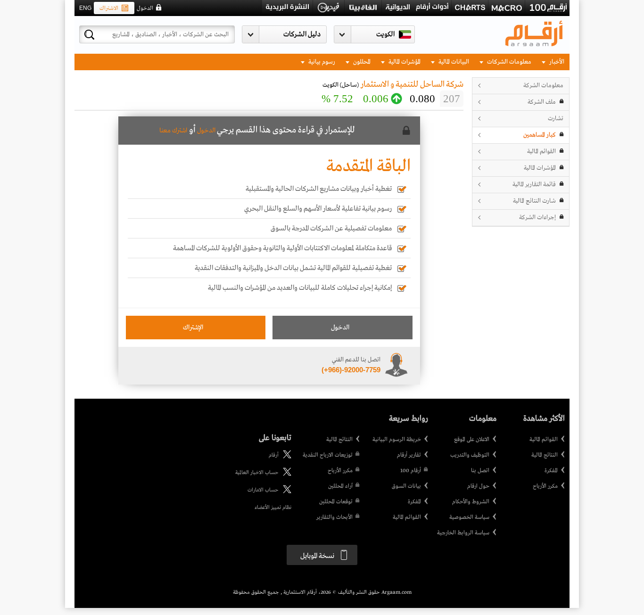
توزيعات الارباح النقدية (328, 455)
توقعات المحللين (336, 502)
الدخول (145, 8)
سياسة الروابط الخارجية (463, 533)
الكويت (385, 34)
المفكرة (551, 471)
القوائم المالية (541, 152)
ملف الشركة (542, 102)
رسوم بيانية (321, 62)
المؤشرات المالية (404, 62)
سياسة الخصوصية (469, 517)
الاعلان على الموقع (471, 439)
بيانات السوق (406, 486)
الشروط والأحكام (470, 502)
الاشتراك (108, 8)
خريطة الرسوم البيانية (396, 439)
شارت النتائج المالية (534, 201)
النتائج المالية (544, 455)
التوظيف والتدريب (469, 455)
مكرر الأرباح (545, 486)
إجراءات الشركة (537, 217)
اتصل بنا (480, 471)
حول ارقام (478, 486)
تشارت (555, 119)
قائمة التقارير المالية (534, 184)
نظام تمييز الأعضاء (273, 507)
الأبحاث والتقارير (334, 517)
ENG (85, 8)
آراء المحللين (340, 486)
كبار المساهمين (539, 135)
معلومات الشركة (543, 86)
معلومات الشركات (508, 62)
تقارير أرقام (409, 455)
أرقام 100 (410, 471)
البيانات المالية (453, 62)
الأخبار (556, 62)
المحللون (361, 62)
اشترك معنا (173, 130)
